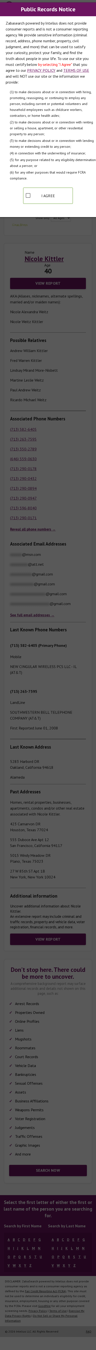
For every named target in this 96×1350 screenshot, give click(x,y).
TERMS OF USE (76, 70)
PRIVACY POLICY (41, 70)
